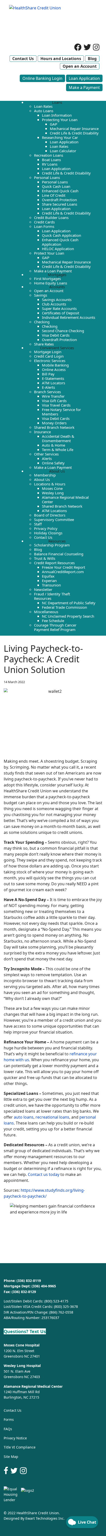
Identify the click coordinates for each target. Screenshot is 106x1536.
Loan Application (84, 78)
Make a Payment (84, 87)
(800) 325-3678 (66, 1306)
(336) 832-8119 (29, 1280)
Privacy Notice (15, 1438)
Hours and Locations (60, 58)
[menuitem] (57, 102)
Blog (92, 58)
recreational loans (52, 1117)
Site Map (11, 1456)
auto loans (24, 1117)
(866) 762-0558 (61, 1312)
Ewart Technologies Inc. (45, 1518)
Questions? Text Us (25, 1331)
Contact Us (23, 58)
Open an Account (80, 66)
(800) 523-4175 (56, 1301)
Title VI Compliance (19, 1447)
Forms (9, 1419)
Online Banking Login (42, 78)
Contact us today (43, 1174)
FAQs (8, 1429)
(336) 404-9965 (44, 1286)
